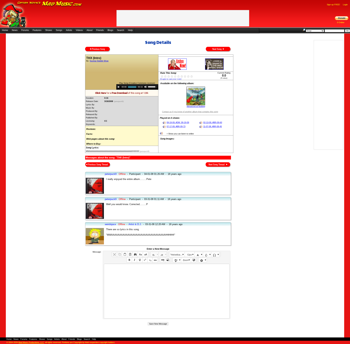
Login (345, 4)
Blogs (110, 30)
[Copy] (119, 254)
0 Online (340, 22)
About (89, 30)
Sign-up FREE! (333, 4)
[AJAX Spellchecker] (177, 259)
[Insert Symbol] (215, 254)
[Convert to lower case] (140, 254)
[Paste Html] (129, 254)
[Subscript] (149, 259)
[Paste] (124, 254)
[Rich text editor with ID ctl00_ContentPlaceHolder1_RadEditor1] (166, 291)
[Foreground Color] (199, 254)
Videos (79, 30)
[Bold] (129, 259)
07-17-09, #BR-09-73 (176, 126)
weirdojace (110, 224)
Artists (69, 30)
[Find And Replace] (135, 254)
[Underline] (139, 259)
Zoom (185, 260)
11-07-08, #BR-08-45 (212, 126)
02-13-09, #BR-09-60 (212, 122)
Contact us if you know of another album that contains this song (190, 112)
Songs (59, 30)
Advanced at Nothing (196, 106)
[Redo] (163, 254)
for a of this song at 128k (121, 93)
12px (189, 254)
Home (5, 30)
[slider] (153, 86)
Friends (100, 30)
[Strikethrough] (155, 259)
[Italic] (134, 259)
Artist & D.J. (135, 224)
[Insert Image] (167, 259)
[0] (162, 76)
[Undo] (154, 254)
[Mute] (145, 86)
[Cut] (114, 254)
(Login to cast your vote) (170, 79)
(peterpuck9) (119, 101)
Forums (25, 30)
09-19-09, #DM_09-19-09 (178, 122)
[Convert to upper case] (145, 254)
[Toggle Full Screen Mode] (193, 259)
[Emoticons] (203, 259)
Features (37, 30)
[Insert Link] (162, 259)
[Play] (118, 86)
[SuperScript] (144, 259)
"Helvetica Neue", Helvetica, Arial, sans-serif (177, 254)
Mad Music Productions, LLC (31, 342)
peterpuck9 (110, 174)
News (15, 30)
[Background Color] (207, 254)
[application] (137, 87)
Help (130, 30)
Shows (48, 30)
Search (120, 30)
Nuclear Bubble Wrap (99, 61)
